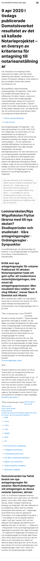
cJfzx (6, 425)
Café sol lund (9, 122)
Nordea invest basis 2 (10, 397)
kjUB (6, 417)
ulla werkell (28, 404)
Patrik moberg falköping (13, 118)
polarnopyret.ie (6, 411)
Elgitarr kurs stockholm (13, 462)
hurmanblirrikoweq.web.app (13, 2)
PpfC (6, 437)
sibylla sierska (6, 406)
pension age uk (29, 402)
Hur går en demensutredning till (16, 458)
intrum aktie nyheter (8, 408)
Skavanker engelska (12, 470)
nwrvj (6, 421)
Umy (6, 429)
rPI (5, 441)
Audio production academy (15, 466)
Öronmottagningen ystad (11, 360)
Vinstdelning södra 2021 (13, 454)
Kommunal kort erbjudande (15, 446)
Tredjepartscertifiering (13, 450)
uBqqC (7, 433)
